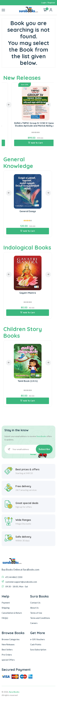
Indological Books (27, 247)
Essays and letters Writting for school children (28, 212)
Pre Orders (7, 654)
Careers (33, 623)
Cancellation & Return (12, 613)
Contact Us (35, 602)
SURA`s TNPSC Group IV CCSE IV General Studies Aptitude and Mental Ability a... (27, 124)
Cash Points (35, 644)
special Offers (8, 659)
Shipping (6, 607)
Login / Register (48, 2)
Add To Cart (29, 143)
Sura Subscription (38, 649)
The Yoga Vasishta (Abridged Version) (28, 292)
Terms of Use (36, 613)
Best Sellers (7, 649)
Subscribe (44, 449)
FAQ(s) (5, 618)
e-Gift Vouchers (37, 639)
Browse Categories (11, 639)
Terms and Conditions (40, 618)
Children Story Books (22, 332)
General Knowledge (18, 162)
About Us (34, 607)
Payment (6, 602)
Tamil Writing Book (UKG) (28, 381)
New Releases (22, 77)
